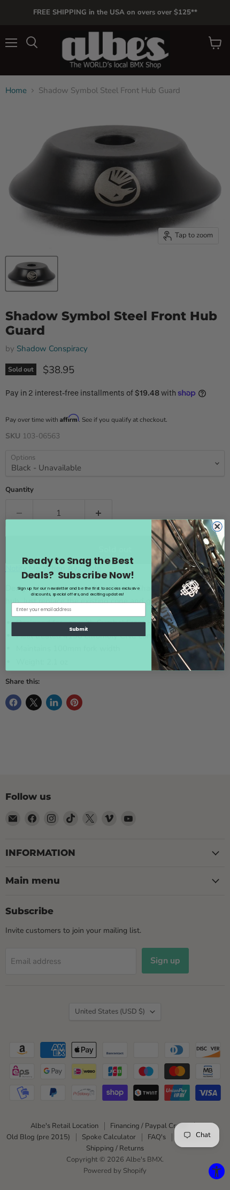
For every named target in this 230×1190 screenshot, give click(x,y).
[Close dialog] (217, 526)
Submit (78, 628)
